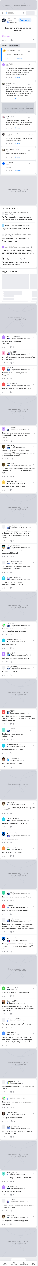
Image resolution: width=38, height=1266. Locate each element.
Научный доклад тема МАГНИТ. (17, 229)
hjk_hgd (7, 259)
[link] (18, 312)
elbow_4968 (8, 247)
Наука (13, 959)
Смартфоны (15, 533)
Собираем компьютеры (20, 891)
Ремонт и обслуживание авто (20, 212)
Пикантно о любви (18, 911)
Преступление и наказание (25, 234)
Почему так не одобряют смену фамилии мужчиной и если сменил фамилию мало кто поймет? (18, 253)
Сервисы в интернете (13, 22)
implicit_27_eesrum (10, 225)
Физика (19, 225)
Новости (14, 1004)
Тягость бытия (15, 259)
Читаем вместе (17, 418)
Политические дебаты (18, 400)
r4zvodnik (8, 212)
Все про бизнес (16, 730)
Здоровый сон (15, 1053)
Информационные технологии (20, 436)
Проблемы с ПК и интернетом (20, 498)
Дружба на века (17, 1158)
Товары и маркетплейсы (20, 625)
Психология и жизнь (19, 247)
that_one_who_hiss (10, 234)
